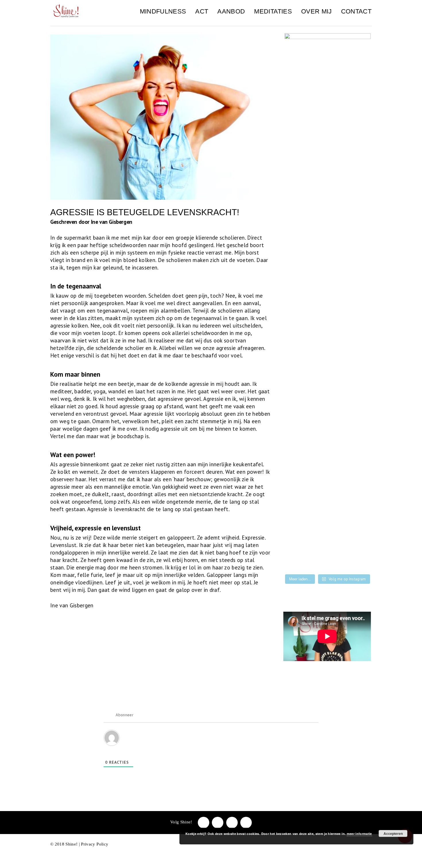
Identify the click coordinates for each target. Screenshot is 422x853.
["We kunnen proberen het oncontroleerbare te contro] (297, 507)
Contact (356, 11)
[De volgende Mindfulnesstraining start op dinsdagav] (327, 488)
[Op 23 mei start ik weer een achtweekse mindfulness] (358, 561)
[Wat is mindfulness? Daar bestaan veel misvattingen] (297, 525)
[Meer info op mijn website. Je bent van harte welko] (358, 488)
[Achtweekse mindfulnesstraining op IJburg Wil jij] (297, 543)
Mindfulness (163, 11)
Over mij (316, 11)
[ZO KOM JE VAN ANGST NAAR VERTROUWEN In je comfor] (358, 543)
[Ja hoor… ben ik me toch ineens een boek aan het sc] (297, 488)
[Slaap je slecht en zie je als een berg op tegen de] (327, 525)
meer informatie (359, 833)
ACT (201, 11)
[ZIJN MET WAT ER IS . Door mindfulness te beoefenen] (327, 561)
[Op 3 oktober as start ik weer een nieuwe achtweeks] (358, 525)
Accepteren (393, 833)
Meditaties (273, 11)
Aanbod (231, 11)
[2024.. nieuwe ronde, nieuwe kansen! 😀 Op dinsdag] (327, 507)
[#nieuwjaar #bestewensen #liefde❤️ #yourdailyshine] (358, 507)
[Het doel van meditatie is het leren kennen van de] (297, 561)
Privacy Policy (94, 844)
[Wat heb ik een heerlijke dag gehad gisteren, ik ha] (327, 543)
